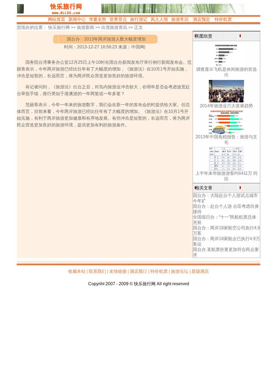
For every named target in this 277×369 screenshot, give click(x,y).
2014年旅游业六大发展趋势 (226, 105)
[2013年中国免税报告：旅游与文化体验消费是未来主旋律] (226, 132)
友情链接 (118, 271)
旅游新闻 (85, 27)
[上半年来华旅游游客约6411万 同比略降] (226, 169)
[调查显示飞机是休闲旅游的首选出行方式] (226, 65)
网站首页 (56, 19)
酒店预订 (138, 271)
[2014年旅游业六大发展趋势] (226, 101)
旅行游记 (138, 19)
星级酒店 (200, 271)
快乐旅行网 (59, 27)
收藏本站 (76, 271)
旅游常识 (180, 19)
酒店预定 (201, 19)
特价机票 (223, 19)
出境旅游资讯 (114, 27)
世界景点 (118, 19)
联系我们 (97, 271)
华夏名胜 (97, 19)
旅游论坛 (179, 271)
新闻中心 (77, 19)
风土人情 (159, 19)
